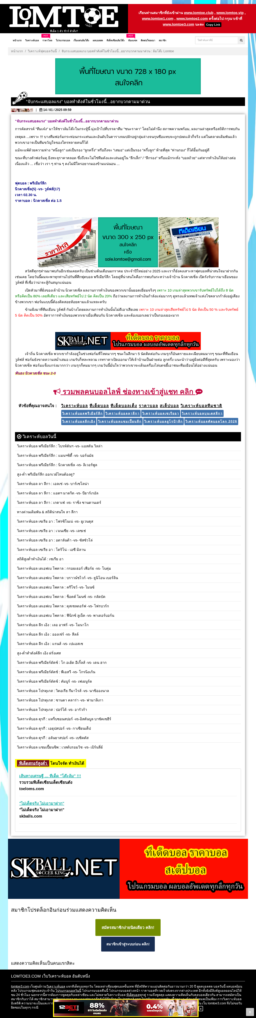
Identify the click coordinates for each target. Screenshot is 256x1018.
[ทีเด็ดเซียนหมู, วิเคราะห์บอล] (128, 341)
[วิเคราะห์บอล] (128, 76)
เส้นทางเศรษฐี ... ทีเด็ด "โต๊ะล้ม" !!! (50, 776)
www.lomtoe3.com (178, 24)
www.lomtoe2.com (192, 19)
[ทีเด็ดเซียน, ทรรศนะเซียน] (189, 242)
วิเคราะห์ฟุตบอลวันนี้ (42, 51)
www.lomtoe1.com (157, 19)
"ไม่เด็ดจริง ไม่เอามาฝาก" (41, 803)
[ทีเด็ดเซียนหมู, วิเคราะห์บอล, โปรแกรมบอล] (128, 869)
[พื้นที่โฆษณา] (128, 242)
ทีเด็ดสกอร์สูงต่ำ (33, 763)
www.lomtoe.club (198, 13)
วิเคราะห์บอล (56, 986)
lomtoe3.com (20, 986)
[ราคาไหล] (67, 242)
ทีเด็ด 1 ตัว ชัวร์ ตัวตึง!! (64, 31)
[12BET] (126, 1008)
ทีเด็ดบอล (133, 995)
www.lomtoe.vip (230, 13)
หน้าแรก (17, 51)
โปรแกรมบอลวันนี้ (68, 990)
